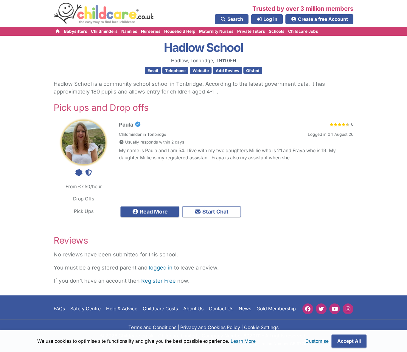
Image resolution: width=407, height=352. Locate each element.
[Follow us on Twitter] (321, 308)
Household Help (179, 31)
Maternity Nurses (216, 31)
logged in (161, 267)
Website (200, 70)
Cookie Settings (261, 327)
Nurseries (151, 31)
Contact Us (221, 309)
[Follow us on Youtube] (334, 308)
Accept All (349, 341)
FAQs (59, 309)
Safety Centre (85, 309)
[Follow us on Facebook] (307, 308)
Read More (153, 211)
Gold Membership (276, 309)
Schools (277, 31)
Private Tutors (251, 31)
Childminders (104, 31)
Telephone (175, 70)
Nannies (129, 31)
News (245, 309)
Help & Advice (121, 309)
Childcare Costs (160, 309)
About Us (193, 309)
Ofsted (253, 70)
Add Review (227, 70)
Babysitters (75, 31)
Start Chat (215, 211)
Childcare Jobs (303, 31)
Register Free (158, 281)
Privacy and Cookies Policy (210, 327)
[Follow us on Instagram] (348, 308)
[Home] (57, 31)
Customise (317, 341)
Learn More (243, 341)
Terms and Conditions (152, 327)
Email (152, 70)
